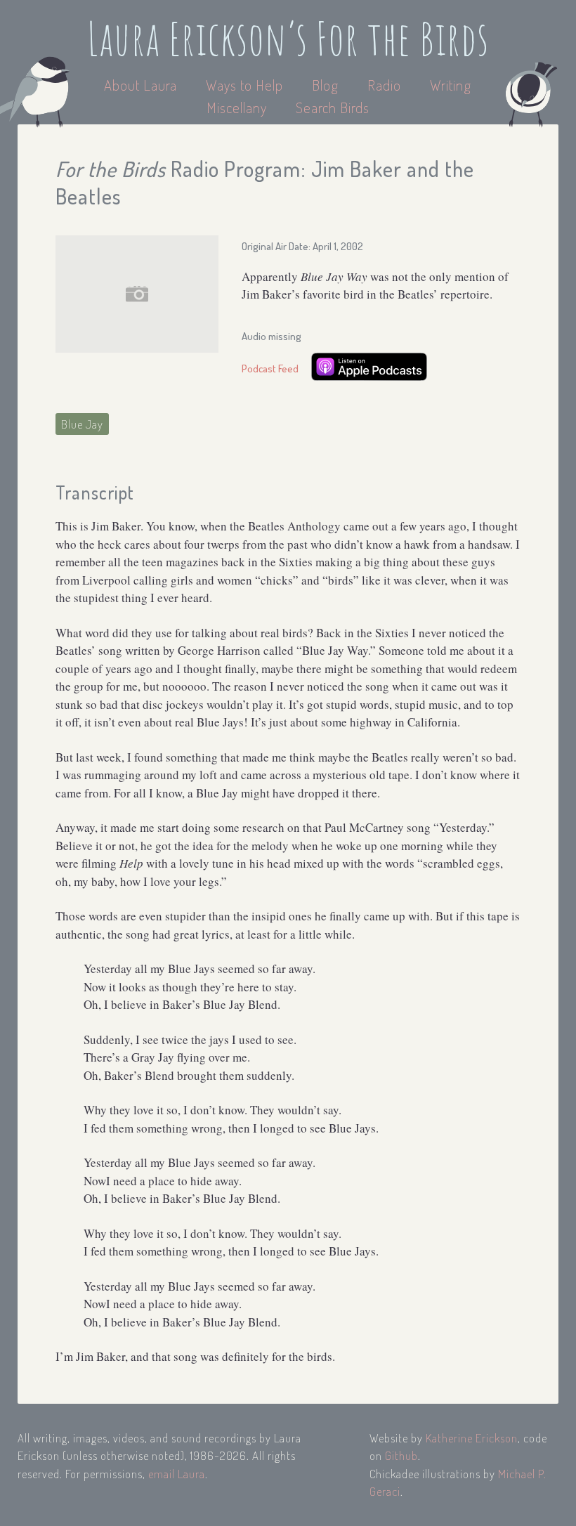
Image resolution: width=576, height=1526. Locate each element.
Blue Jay (82, 424)
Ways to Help (246, 84)
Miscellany (237, 107)
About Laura (142, 84)
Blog (325, 84)
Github (401, 1455)
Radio (386, 84)
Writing (450, 84)
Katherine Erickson (472, 1437)
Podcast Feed (270, 368)
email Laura (176, 1473)
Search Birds (332, 107)
